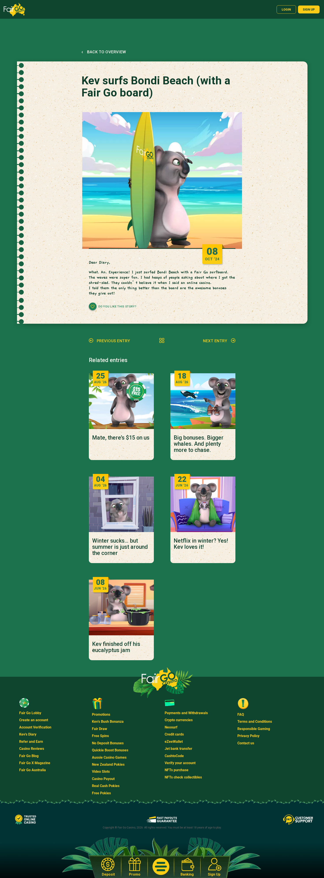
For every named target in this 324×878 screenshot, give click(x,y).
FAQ (240, 714)
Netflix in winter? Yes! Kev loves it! (201, 544)
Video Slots (101, 771)
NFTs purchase (176, 770)
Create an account (33, 720)
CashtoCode (174, 756)
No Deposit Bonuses (108, 743)
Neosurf (171, 727)
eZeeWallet (174, 741)
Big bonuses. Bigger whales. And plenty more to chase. (198, 444)
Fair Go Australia (32, 770)
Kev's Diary (27, 734)
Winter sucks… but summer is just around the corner (120, 547)
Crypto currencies (179, 720)
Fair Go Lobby (30, 713)
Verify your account (180, 763)
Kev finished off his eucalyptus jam (116, 647)
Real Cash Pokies (105, 786)
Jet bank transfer (178, 749)
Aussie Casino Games (109, 757)
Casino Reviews (31, 749)
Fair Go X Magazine (34, 763)
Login (286, 9)
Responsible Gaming (253, 729)
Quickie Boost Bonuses (110, 750)
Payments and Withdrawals (186, 713)
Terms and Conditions (254, 721)
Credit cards (174, 734)
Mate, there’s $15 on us (120, 438)
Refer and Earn (31, 741)
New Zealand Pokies (108, 764)
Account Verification (35, 727)
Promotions (101, 714)
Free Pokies (101, 793)
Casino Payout (103, 779)
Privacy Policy (248, 736)
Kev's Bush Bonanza (108, 721)
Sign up (309, 9)
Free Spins (100, 736)
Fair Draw (99, 729)
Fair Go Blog (29, 756)
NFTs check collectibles (183, 777)
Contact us (245, 743)
